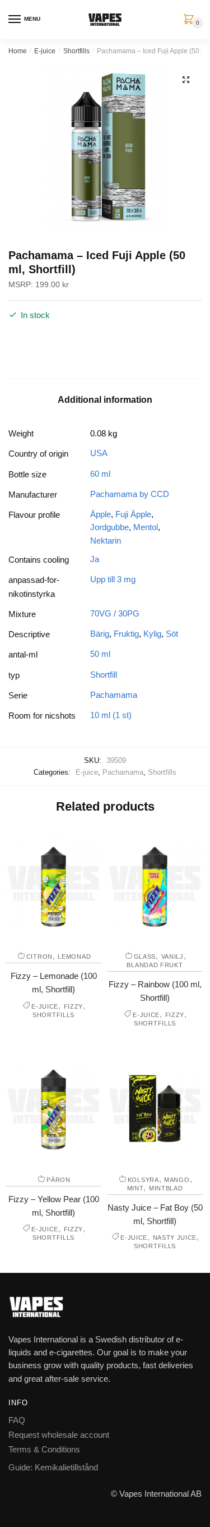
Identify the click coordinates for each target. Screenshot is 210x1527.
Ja (94, 559)
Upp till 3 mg (113, 579)
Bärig (99, 633)
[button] (186, 79)
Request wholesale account (58, 1434)
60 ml (100, 474)
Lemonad (74, 956)
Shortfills (76, 51)
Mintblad (166, 1188)
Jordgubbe (109, 527)
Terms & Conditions (44, 1449)
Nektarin (105, 540)
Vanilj (172, 956)
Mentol (145, 527)
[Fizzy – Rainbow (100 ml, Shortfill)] (155, 883)
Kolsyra (143, 1179)
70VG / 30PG (114, 613)
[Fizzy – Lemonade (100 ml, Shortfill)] (53, 883)
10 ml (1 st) (111, 715)
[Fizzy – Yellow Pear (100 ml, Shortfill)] (53, 1106)
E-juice (44, 51)
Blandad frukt (155, 965)
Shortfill (103, 674)
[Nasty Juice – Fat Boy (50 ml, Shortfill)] (155, 1106)
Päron (58, 1179)
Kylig (152, 633)
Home (17, 51)
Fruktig (126, 633)
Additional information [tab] (105, 399)
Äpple (100, 514)
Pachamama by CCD (129, 494)
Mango (177, 1179)
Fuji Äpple (133, 514)
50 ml (100, 654)
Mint (135, 1188)
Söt (172, 633)
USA (99, 453)
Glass (145, 956)
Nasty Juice (175, 1237)
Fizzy (73, 1006)
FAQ (16, 1420)
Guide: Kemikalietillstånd (53, 1467)
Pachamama (113, 695)
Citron (39, 956)
